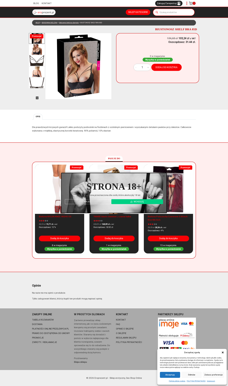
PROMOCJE (38, 337)
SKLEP (37, 23)
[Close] (163, 175)
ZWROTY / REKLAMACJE (44, 342)
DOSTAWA (37, 324)
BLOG (36, 3)
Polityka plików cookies (177, 381)
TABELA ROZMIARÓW (43, 319)
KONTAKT (47, 3)
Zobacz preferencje (213, 375)
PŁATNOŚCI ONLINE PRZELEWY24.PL (50, 328)
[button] (222, 352)
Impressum (211, 381)
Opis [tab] (38, 116)
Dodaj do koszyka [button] (59, 238)
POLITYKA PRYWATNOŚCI (196, 381)
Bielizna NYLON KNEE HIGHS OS (55, 216)
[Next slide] (37, 97)
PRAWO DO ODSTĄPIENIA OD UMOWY (51, 333)
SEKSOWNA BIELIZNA (49, 23)
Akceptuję (170, 375)
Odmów (191, 375)
